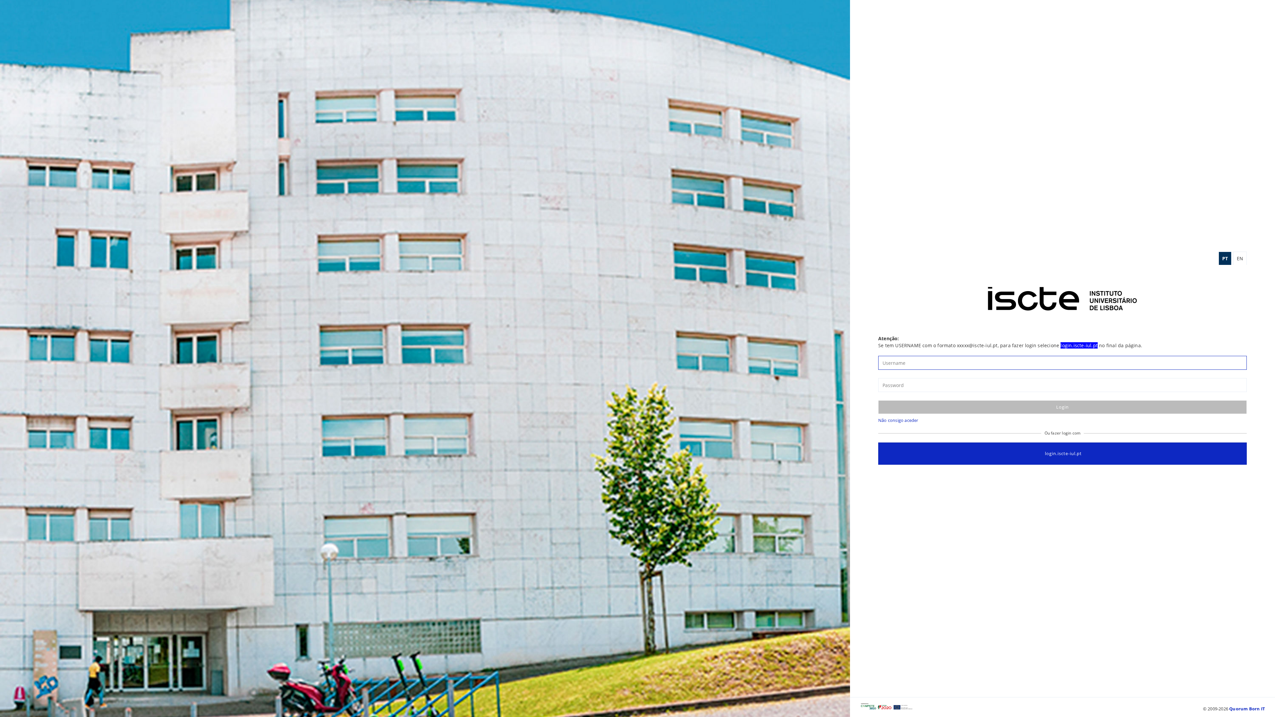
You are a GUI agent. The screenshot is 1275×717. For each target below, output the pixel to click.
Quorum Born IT (1247, 709)
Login (1062, 407)
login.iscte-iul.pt (1063, 453)
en (1240, 258)
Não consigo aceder (898, 420)
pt (1225, 258)
